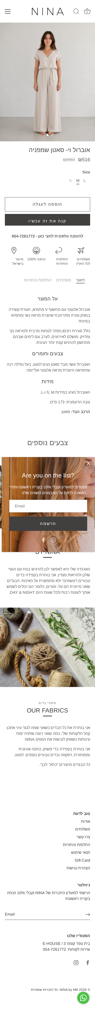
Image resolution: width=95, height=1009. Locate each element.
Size (86, 172)
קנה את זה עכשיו (47, 221)
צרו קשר (83, 837)
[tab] (83, 280)
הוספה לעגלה (47, 204)
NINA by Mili (69, 990)
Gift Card (82, 860)
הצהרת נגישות (78, 868)
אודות (85, 821)
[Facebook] (43, 539)
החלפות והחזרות (37, 280)
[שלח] (87, 914)
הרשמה (48, 523)
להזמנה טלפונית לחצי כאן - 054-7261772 (47, 236)
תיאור (80, 280)
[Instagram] (53, 539)
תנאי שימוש (80, 852)
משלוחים (63, 280)
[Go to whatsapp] (83, 998)
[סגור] (88, 463)
